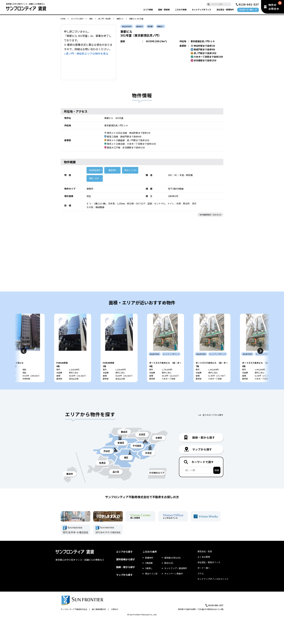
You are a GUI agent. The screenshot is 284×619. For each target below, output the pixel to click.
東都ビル (120, 18)
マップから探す (124, 574)
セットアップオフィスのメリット (213, 578)
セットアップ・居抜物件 (175, 568)
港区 (91, 18)
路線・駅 (164, 9)
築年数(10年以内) (172, 557)
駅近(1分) (168, 562)
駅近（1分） (94, 178)
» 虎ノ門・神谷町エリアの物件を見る (86, 53)
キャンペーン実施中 (173, 573)
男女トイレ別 (130, 170)
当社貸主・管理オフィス (208, 562)
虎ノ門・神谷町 (104, 18)
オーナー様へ (203, 567)
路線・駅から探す (125, 567)
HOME (63, 18)
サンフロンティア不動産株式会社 (74, 609)
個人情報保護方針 (99, 609)
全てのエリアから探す (213, 414)
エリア (148, 9)
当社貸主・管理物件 (225, 9)
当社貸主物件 (94, 170)
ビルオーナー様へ (246, 9)
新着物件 (149, 557)
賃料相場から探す (125, 559)
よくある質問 (203, 556)
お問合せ (114, 609)
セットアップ (201, 9)
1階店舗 (149, 562)
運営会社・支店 (204, 551)
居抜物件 (112, 170)
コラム (200, 573)
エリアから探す (77, 18)
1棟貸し (149, 568)
